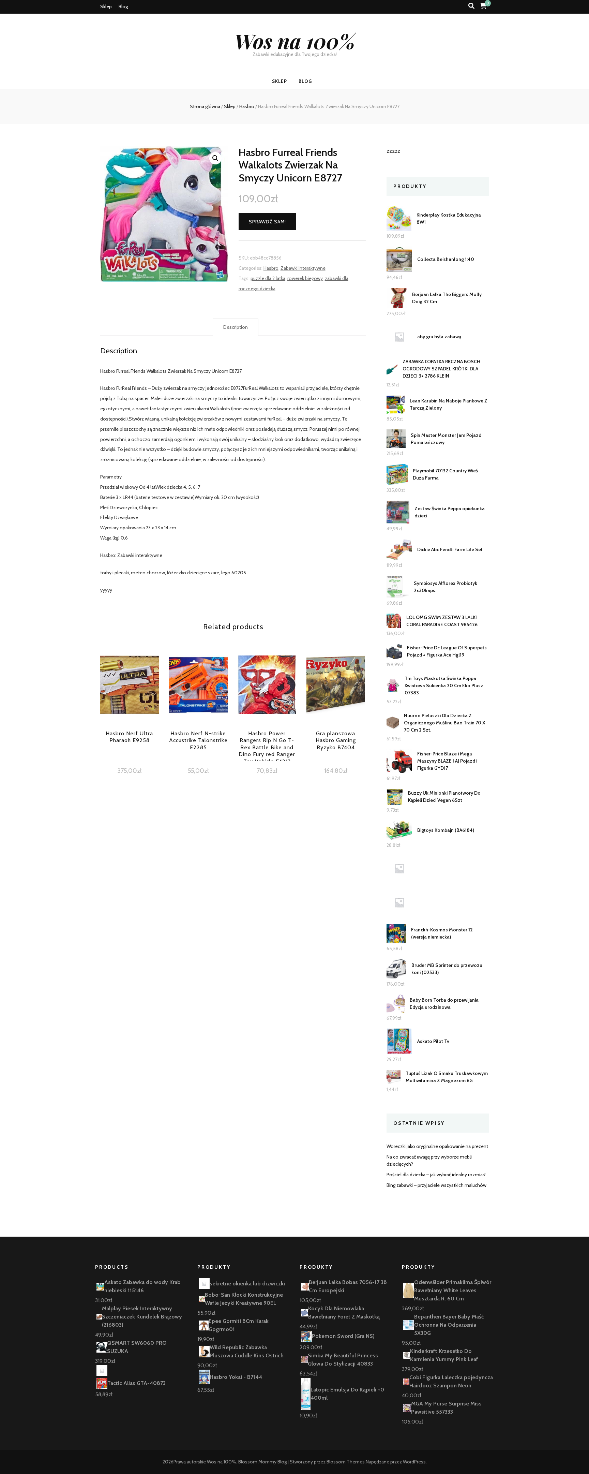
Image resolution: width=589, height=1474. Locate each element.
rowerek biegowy (305, 278)
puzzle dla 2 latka (268, 278)
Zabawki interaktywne (303, 268)
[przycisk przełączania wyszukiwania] (471, 6)
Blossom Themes (346, 1462)
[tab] (235, 327)
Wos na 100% (294, 40)
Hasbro (270, 268)
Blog (123, 6)
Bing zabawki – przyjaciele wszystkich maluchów (436, 1185)
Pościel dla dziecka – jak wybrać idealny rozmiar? (436, 1174)
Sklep (106, 6)
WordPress (414, 1462)
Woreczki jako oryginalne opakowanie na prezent (437, 1146)
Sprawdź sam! (267, 222)
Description (235, 327)
